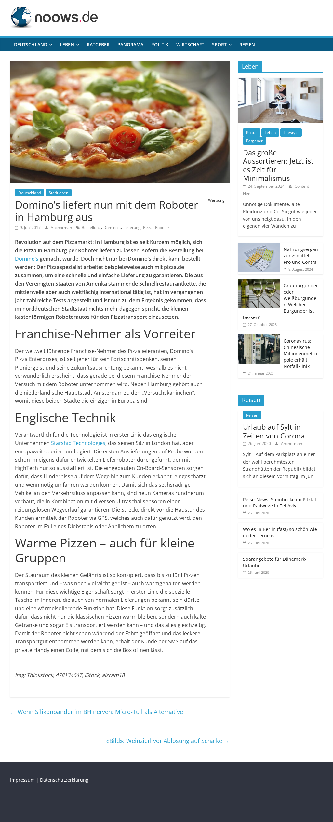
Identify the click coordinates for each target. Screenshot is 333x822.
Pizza (148, 227)
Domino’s (26, 258)
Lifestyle (291, 132)
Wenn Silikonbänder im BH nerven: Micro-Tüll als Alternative (96, 712)
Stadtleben (58, 192)
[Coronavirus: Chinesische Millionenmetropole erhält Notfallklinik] (259, 338)
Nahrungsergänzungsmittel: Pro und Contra (301, 255)
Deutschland (30, 44)
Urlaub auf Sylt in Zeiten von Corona (274, 431)
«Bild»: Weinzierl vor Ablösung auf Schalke (168, 741)
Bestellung (91, 227)
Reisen (247, 44)
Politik (159, 44)
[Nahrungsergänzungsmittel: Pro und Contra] (259, 246)
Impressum (22, 780)
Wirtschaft (190, 44)
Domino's (112, 227)
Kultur (251, 132)
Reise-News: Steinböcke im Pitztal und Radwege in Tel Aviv (279, 502)
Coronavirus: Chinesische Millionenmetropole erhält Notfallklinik (300, 353)
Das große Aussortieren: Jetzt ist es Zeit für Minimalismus (278, 165)
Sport (219, 44)
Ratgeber (98, 44)
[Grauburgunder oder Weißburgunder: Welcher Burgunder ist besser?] (259, 282)
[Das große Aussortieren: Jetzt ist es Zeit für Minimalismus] (280, 81)
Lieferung (131, 227)
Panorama (130, 44)
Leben (67, 44)
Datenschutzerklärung (64, 780)
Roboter (162, 227)
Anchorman (62, 227)
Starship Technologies (78, 443)
